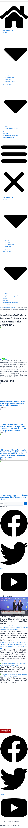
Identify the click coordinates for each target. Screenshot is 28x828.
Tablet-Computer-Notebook (12, 128)
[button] (14, 168)
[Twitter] (6, 359)
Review (5, 131)
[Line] (3, 359)
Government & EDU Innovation (11, 135)
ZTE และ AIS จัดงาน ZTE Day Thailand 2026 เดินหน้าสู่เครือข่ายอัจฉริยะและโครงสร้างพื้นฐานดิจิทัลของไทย (13, 403)
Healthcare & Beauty (10, 81)
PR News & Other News (9, 137)
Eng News (6, 133)
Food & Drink (8, 83)
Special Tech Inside (8, 30)
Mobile (6, 126)
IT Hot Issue (8, 74)
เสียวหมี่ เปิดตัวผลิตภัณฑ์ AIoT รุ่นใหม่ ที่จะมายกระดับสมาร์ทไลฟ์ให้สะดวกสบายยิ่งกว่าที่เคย (14, 497)
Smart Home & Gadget (10, 130)
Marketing (7, 75)
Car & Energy (8, 79)
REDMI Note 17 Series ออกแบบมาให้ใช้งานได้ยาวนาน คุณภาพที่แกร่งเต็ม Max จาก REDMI (14, 680)
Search (2, 503)
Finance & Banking (9, 77)
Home (1, 307)
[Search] (25, 503)
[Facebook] (1, 359)
